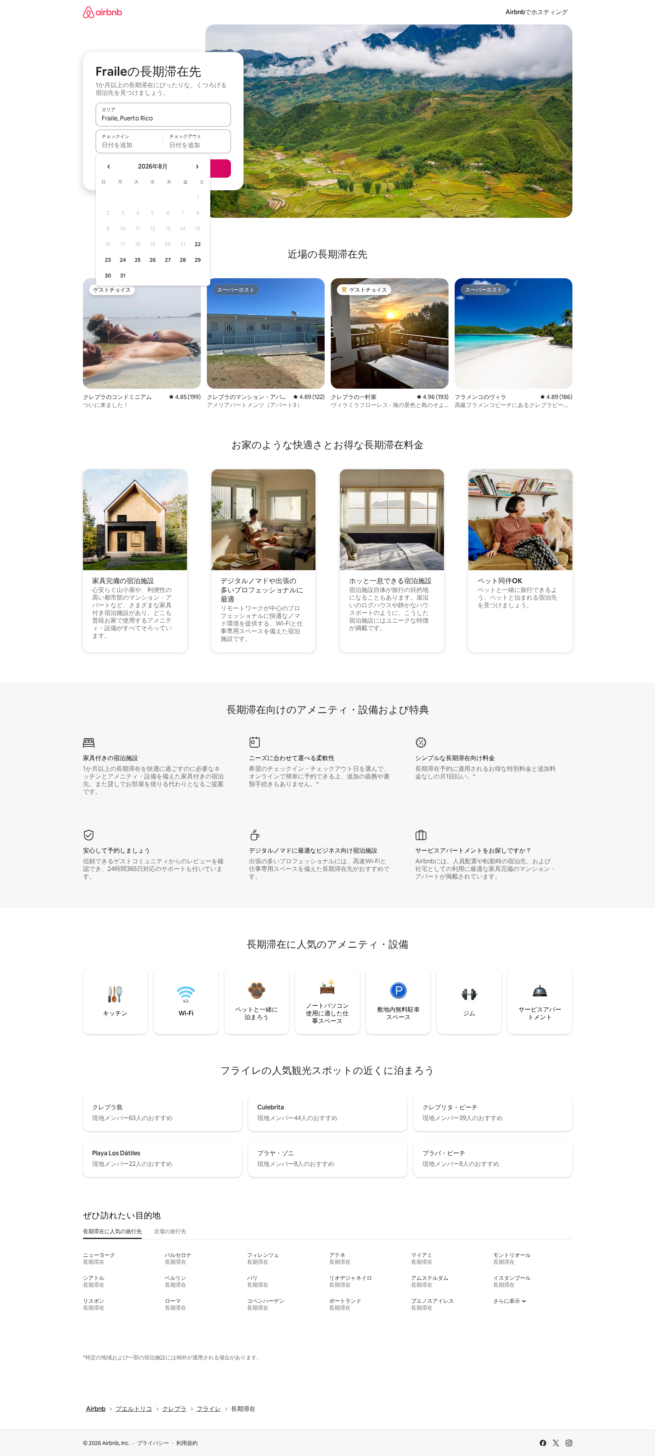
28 (183, 259)
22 (198, 244)
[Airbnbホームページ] (102, 12)
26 (153, 259)
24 (123, 259)
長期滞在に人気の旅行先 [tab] (112, 1231)
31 (122, 275)
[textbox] (129, 144)
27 (168, 259)
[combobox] (163, 118)
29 (198, 259)
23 (108, 259)
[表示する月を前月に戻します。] (109, 166)
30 (108, 275)
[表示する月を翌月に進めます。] (197, 166)
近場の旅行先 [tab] (170, 1231)
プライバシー (153, 1443)
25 (138, 259)
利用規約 (187, 1443)
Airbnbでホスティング (536, 12)
